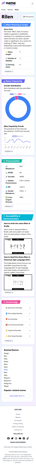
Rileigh (6, 353)
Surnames (18, 420)
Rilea (5, 364)
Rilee (5, 359)
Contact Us (18, 430)
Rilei (5, 356)
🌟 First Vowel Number (14, 336)
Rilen (17, 10)
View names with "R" (17, 396)
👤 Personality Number (14, 313)
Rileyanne (7, 381)
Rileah (6, 361)
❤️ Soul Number (11, 319)
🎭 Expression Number (14, 308)
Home (3, 10)
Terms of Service (18, 427)
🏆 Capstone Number (13, 330)
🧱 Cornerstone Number (15, 325)
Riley (5, 375)
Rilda (5, 367)
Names (10, 10)
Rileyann (7, 378)
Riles (5, 372)
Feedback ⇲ (9, 71)
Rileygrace (7, 383)
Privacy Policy (18, 423)
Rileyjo (6, 386)
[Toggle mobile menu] (32, 4)
